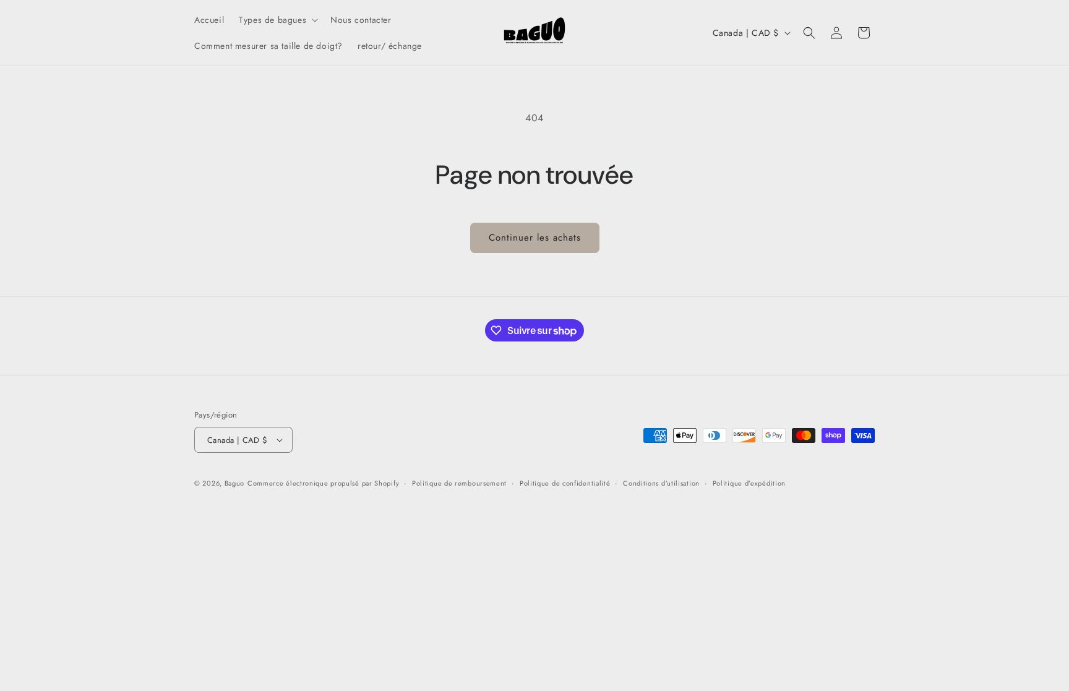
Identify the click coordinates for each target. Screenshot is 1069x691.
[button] (277, 20)
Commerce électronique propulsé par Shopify (323, 483)
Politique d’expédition (749, 483)
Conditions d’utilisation (661, 483)
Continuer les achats (535, 237)
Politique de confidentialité (565, 483)
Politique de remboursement (459, 483)
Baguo (235, 483)
